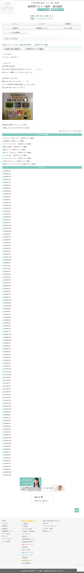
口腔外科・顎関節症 (29, 531)
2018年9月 (7, 343)
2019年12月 (7, 300)
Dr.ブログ (5, 536)
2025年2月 (7, 188)
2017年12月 (7, 369)
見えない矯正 (27, 549)
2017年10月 (7, 374)
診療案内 (4, 526)
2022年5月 (7, 242)
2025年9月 (7, 179)
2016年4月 (7, 426)
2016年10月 (7, 409)
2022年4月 (7, 245)
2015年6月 (7, 455)
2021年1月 (7, 283)
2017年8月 (7, 380)
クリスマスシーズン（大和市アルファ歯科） (18, 144)
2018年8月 (7, 346)
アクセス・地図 (47, 528)
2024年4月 (7, 199)
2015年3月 (7, 463)
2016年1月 (7, 435)
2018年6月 (7, 351)
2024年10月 (7, 194)
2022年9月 (7, 234)
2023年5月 (7, 217)
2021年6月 (7, 268)
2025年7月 (7, 182)
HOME (4, 45)
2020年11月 (7, 285)
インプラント (27, 534)
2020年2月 (7, 294)
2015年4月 (7, 460)
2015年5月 (7, 458)
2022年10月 (7, 231)
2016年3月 (7, 429)
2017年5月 (7, 389)
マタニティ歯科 (27, 529)
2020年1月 (7, 297)
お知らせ (45, 523)
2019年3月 (7, 326)
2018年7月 (7, 349)
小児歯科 (25, 526)
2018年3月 (7, 360)
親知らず (25, 536)
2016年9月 (7, 412)
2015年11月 (7, 440)
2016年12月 (7, 403)
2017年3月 (7, 394)
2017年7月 (7, 383)
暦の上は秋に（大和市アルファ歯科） (16, 147)
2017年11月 (7, 372)
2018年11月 (7, 337)
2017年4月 (7, 392)
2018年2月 (7, 363)
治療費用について (7, 531)
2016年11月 (7, 406)
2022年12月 (7, 225)
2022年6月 (7, 240)
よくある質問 (6, 541)
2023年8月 (7, 211)
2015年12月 (7, 438)
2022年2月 (7, 251)
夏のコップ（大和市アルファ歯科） (15, 149)
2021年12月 (7, 257)
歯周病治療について (29, 539)
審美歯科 (25, 557)
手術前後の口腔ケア (29, 541)
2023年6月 (7, 214)
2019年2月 (7, 329)
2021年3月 (7, 277)
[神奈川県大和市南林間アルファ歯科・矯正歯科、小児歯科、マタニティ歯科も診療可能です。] (7, 14)
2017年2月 (7, 397)
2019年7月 (7, 314)
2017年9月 (7, 377)
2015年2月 (7, 466)
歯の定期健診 (27, 563)
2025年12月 (7, 177)
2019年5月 (7, 320)
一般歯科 (25, 523)
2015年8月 (7, 449)
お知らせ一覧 (38, 497)
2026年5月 (7, 171)
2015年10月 (7, 443)
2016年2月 (7, 432)
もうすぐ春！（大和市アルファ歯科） (16, 155)
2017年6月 (7, 386)
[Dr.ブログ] (53, 492)
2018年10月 (7, 340)
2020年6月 (7, 288)
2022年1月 (7, 254)
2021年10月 (7, 260)
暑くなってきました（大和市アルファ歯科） (18, 152)
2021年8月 (7, 265)
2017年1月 (7, 400)
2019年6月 (7, 317)
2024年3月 (7, 202)
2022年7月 (7, 237)
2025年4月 (7, 185)
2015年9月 (7, 446)
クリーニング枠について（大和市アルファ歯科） (19, 138)
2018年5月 (7, 354)
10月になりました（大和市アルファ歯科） (17, 161)
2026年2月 (7, 174)
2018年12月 (7, 334)
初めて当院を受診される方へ (51, 521)
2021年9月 (7, 263)
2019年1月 (7, 331)
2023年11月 (7, 205)
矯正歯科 (25, 547)
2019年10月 (7, 306)
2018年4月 (7, 357)
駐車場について (47, 531)
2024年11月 (7, 191)
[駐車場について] (57, 11)
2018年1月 (7, 366)
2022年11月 (7, 228)
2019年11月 (7, 303)
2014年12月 (7, 472)
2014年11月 (7, 475)
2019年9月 (7, 308)
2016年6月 (7, 420)
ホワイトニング (27, 555)
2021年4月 (7, 274)
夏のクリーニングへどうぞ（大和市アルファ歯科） (20, 164)
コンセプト (5, 523)
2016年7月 (7, 417)
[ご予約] (30, 492)
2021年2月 (7, 280)
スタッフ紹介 (6, 533)
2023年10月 (7, 208)
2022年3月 (7, 248)
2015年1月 (7, 469)
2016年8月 (7, 415)
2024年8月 (7, 197)
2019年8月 (7, 311)
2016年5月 (7, 423)
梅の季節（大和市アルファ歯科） (14, 141)
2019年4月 (7, 323)
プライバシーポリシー (41, 501)
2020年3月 (7, 291)
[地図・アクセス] (43, 11)
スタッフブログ (13, 45)
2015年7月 (7, 452)
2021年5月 (7, 271)
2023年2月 (7, 222)
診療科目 (4, 528)
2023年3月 (7, 220)
